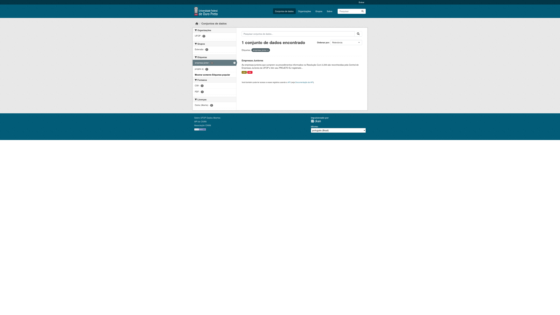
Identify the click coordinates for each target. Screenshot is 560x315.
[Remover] (267, 50)
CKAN (316, 121)
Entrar (361, 2)
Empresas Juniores (252, 60)
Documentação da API (304, 82)
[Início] (196, 23)
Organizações (304, 11)
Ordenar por (323, 42)
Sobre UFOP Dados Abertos (207, 117)
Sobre (329, 11)
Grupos (318, 11)
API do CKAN (200, 121)
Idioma (314, 126)
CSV (244, 72)
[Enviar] (362, 11)
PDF (249, 72)
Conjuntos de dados (284, 11)
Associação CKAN (202, 125)
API (289, 82)
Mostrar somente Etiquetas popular (212, 74)
